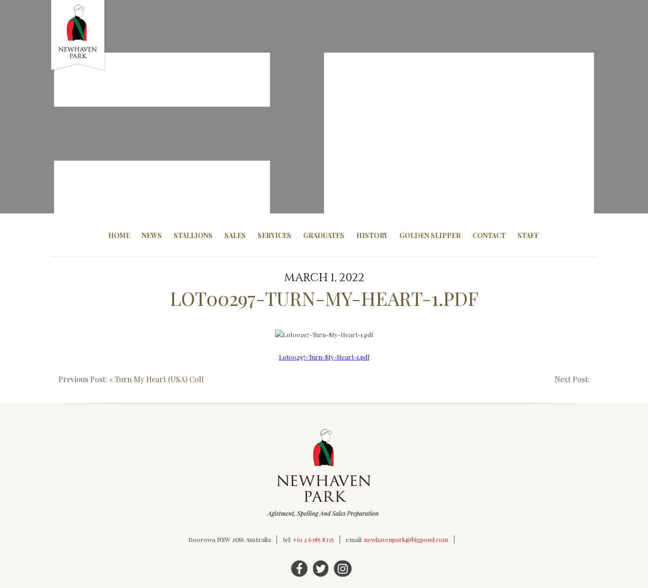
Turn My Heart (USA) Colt (159, 379)
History (372, 235)
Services (274, 235)
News (152, 235)
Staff (528, 235)
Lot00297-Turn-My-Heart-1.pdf (324, 357)
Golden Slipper (430, 235)
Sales (235, 235)
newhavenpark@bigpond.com (406, 539)
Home (119, 235)
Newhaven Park (78, 35)
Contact (489, 235)
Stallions (193, 235)
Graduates (323, 235)
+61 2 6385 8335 (313, 539)
